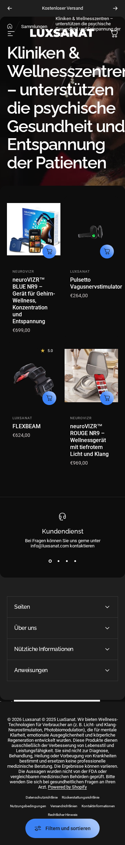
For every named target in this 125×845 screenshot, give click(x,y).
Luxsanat (80, 271)
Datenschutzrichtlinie (42, 797)
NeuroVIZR (81, 418)
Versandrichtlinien (63, 806)
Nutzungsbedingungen (28, 806)
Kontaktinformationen (98, 806)
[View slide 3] (66, 561)
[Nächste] (115, 8)
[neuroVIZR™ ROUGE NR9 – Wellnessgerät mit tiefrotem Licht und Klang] (91, 375)
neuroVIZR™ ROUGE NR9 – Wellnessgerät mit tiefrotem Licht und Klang (89, 440)
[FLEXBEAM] (33, 375)
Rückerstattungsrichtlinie (80, 797)
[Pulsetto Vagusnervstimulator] (91, 229)
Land (6, 703)
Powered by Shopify (67, 787)
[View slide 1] (50, 561)
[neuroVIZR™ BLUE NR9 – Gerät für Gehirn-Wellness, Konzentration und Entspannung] (33, 229)
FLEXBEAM (26, 426)
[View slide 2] (58, 561)
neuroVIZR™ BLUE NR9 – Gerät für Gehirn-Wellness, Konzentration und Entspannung (33, 300)
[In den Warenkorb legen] (49, 251)
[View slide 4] (75, 561)
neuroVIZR (23, 271)
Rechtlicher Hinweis (62, 814)
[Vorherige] (9, 8)
